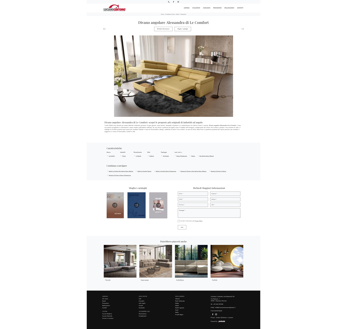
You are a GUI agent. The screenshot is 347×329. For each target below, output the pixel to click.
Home (162, 14)
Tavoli (176, 310)
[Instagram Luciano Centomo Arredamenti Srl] (178, 1)
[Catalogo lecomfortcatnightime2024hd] (114, 205)
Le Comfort (112, 156)
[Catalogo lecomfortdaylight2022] (136, 205)
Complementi (142, 316)
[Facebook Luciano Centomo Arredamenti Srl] (173, 1)
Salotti (177, 14)
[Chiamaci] (169, 1)
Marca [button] (109, 152)
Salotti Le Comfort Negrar (144, 171)
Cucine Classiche (107, 316)
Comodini (141, 301)
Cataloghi (206, 8)
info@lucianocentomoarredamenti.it (225, 307)
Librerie (177, 299)
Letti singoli (142, 303)
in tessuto (138, 156)
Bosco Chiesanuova (182, 156)
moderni (151, 156)
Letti (140, 299)
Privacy (213, 318)
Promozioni (217, 8)
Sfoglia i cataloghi (183, 29)
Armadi (141, 305)
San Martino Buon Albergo (207, 156)
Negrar (193, 156)
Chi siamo (105, 299)
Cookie (218, 318)
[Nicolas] (233, 29)
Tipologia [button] (164, 152)
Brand (104, 301)
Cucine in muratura (107, 318)
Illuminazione (142, 314)
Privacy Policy (199, 221)
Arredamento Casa (170, 14)
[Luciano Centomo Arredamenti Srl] (114, 8)
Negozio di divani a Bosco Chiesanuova (120, 175)
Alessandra (183, 14)
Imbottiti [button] (122, 152)
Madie (177, 303)
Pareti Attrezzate (180, 301)
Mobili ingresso (179, 308)
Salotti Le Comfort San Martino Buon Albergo (121, 171)
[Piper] (114, 29)
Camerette (142, 308)
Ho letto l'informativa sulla (192, 221)
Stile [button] (148, 152)
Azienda (186, 8)
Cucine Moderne (107, 314)
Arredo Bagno (179, 315)
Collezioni (196, 8)
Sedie (176, 312)
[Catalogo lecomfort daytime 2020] (158, 205)
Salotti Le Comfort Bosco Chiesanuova (166, 171)
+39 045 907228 (218, 304)
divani (124, 156)
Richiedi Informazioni (163, 29)
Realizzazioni (229, 8)
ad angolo (166, 156)
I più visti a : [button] (178, 152)
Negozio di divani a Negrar (218, 171)
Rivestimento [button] (138, 152)
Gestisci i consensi (227, 318)
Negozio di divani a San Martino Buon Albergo (193, 171)
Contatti (240, 8)
